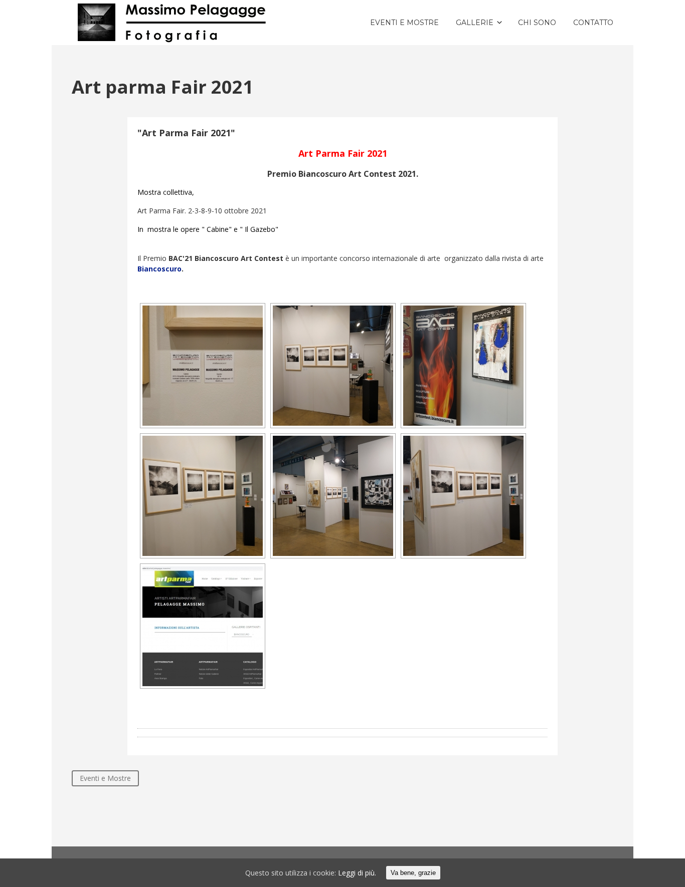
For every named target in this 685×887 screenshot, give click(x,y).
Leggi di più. (357, 872)
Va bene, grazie (413, 872)
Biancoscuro (159, 268)
